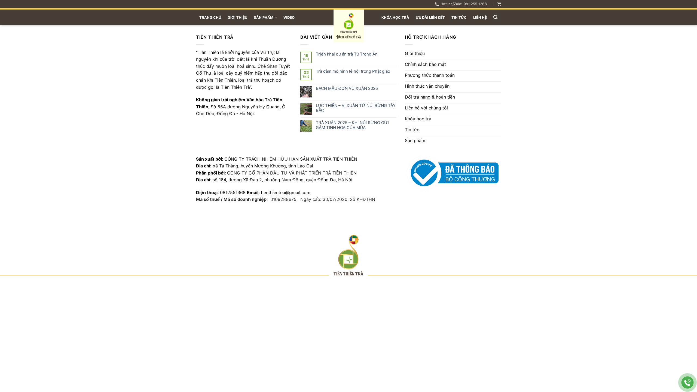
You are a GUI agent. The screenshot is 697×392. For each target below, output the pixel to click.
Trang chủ (210, 17)
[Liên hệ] (687, 382)
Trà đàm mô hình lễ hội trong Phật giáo (353, 71)
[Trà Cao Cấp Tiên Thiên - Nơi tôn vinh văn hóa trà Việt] (348, 26)
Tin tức (459, 17)
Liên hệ (480, 17)
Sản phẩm (263, 17)
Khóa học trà (395, 17)
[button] (499, 4)
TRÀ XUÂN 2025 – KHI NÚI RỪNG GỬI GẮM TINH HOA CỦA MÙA (352, 125)
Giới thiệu (237, 17)
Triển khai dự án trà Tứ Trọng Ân (347, 54)
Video (289, 17)
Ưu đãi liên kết (430, 17)
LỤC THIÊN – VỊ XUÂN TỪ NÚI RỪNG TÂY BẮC (356, 108)
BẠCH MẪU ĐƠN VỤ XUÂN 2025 (347, 88)
